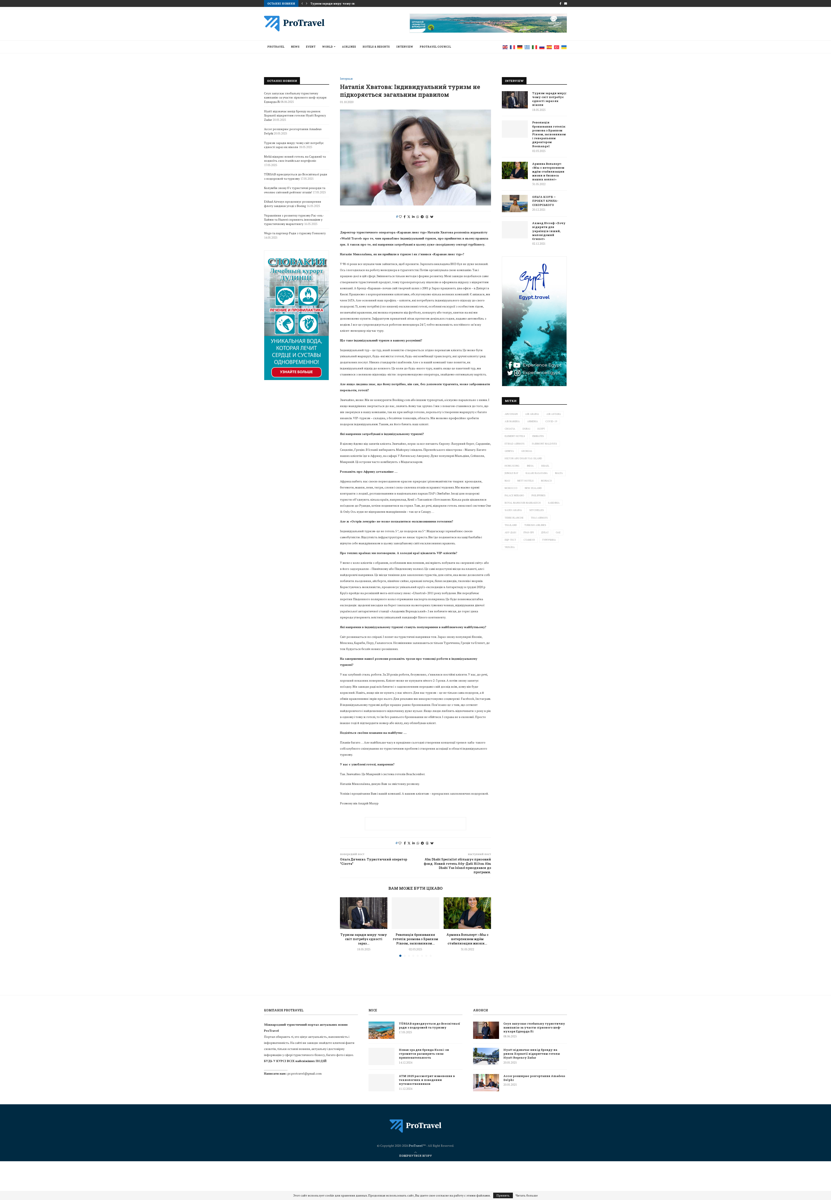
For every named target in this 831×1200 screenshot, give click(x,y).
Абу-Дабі (510, 532)
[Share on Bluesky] (431, 217)
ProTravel (275, 46)
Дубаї (544, 532)
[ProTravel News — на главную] (415, 1126)
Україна (510, 547)
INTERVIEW (404, 46)
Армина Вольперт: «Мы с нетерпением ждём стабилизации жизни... (467, 939)
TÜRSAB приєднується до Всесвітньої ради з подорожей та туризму (295, 176)
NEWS (295, 46)
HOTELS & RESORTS (376, 46)
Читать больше (527, 1195)
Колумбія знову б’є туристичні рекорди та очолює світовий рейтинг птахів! (294, 190)
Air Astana (553, 414)
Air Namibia (512, 421)
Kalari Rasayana (537, 473)
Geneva (509, 451)
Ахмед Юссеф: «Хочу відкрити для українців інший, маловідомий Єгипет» (548, 231)
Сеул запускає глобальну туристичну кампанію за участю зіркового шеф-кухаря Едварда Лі (295, 97)
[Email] (565, 3)
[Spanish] (549, 47)
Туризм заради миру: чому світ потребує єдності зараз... (363, 939)
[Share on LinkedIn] (413, 217)
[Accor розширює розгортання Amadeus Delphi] (486, 1082)
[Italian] (535, 47)
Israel (545, 465)
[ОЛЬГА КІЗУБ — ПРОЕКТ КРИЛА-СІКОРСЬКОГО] (515, 203)
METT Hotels (525, 480)
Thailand (511, 525)
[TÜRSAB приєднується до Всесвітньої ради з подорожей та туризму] (382, 1030)
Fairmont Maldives (544, 443)
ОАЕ (558, 532)
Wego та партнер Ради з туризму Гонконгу (295, 233)
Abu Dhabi (511, 414)
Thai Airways (539, 517)
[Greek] (527, 47)
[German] (520, 47)
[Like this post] (400, 217)
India (530, 465)
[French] (512, 47)
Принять (503, 1195)
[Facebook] (560, 3)
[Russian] (542, 47)
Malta (559, 473)
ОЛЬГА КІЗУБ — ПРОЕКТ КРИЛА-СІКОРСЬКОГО (545, 201)
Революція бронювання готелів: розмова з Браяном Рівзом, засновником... (415, 939)
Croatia (510, 428)
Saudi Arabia (513, 510)
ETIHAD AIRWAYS (515, 443)
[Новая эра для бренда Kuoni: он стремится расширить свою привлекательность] (382, 1056)
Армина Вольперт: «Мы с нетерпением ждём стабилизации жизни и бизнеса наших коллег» (548, 171)
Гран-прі (528, 532)
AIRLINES (349, 46)
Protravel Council (435, 46)
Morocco (511, 488)
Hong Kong (512, 465)
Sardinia (554, 502)
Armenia (532, 421)
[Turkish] (557, 47)
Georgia (526, 451)
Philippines (538, 495)
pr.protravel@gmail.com (304, 1073)
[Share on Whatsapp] (417, 217)
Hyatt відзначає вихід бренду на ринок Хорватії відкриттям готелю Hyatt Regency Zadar (295, 115)
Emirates (538, 436)
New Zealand (533, 488)
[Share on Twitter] (408, 217)
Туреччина (549, 539)
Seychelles (536, 510)
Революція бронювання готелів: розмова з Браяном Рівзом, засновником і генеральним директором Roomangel (549, 134)
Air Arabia (532, 414)
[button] (302, 3)
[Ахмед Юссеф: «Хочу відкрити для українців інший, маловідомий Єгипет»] (515, 229)
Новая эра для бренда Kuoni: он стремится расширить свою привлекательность (424, 1053)
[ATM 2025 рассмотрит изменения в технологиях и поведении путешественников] (382, 1082)
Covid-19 (551, 421)
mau (507, 480)
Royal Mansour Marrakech (523, 502)
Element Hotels (515, 436)
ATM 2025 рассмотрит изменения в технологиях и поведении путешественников (427, 1080)
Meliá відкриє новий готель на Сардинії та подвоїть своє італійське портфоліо (295, 158)
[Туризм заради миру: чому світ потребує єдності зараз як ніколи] (363, 913)
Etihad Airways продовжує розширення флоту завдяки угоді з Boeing (292, 203)
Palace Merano (514, 495)
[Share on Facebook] (405, 217)
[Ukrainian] (564, 47)
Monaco (546, 480)
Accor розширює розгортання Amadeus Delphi (534, 1078)
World (327, 46)
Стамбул (529, 539)
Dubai (526, 428)
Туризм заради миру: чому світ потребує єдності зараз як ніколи (549, 99)
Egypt (541, 428)
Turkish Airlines (535, 525)
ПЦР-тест (510, 539)
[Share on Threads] (426, 217)
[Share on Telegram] (422, 217)
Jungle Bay (511, 473)
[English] (505, 47)
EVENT (311, 46)
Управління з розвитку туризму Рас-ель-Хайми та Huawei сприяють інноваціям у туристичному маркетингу (294, 219)
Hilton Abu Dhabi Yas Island (523, 458)
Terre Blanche (514, 517)
